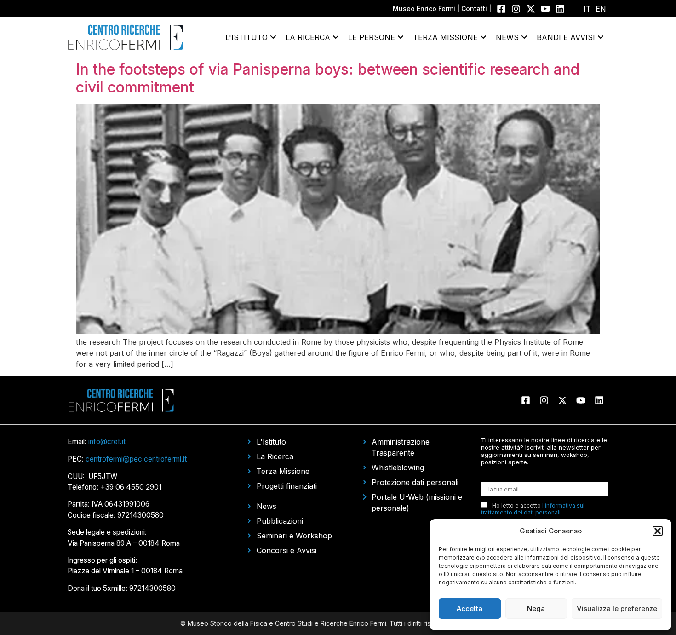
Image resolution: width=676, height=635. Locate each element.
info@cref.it (107, 441)
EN (601, 8)
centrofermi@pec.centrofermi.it (136, 459)
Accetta (469, 608)
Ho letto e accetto (532, 509)
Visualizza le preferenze (617, 608)
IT (587, 8)
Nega (536, 608)
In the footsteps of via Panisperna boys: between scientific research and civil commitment (327, 78)
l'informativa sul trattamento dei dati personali (532, 509)
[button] (657, 531)
